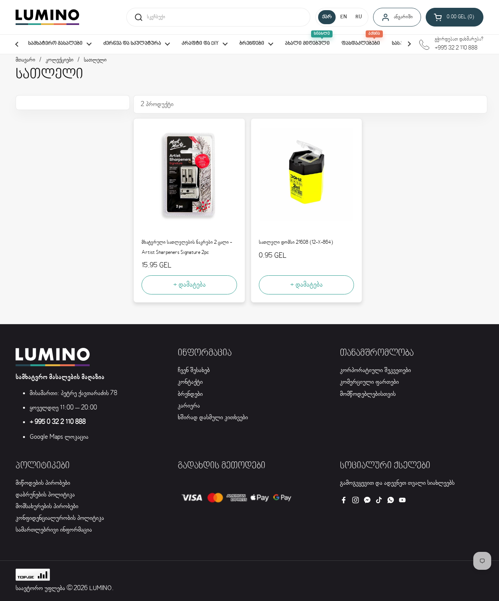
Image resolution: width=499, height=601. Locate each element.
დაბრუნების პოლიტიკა (45, 494)
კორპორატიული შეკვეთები (375, 370)
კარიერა (189, 406)
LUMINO (100, 588)
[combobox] (218, 17)
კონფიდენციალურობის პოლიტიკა (60, 518)
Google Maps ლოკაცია (59, 437)
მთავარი (25, 60)
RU (359, 17)
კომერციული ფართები (369, 382)
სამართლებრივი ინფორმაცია (54, 530)
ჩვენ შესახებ (194, 370)
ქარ (327, 17)
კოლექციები (59, 60)
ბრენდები (190, 394)
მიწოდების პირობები (43, 483)
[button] (454, 17)
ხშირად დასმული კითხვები (213, 417)
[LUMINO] (47, 17)
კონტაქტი (190, 382)
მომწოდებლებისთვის (368, 394)
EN (343, 17)
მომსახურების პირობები (47, 506)
